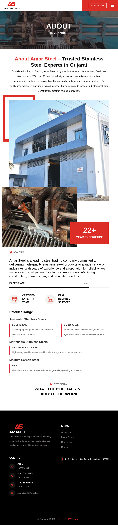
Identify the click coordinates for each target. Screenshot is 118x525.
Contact (65, 447)
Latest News (67, 437)
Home (53, 33)
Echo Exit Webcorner (70, 519)
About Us (66, 432)
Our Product (67, 442)
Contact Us (97, 5)
